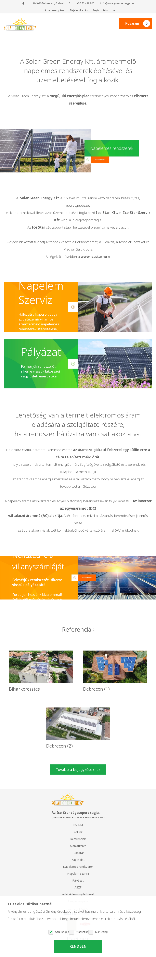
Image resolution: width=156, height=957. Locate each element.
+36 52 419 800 (85, 3)
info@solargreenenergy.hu (117, 3)
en (115, 10)
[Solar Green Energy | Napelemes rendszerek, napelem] (20, 24)
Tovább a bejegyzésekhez (78, 769)
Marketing (101, 932)
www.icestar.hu (94, 256)
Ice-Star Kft (106, 212)
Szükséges (62, 932)
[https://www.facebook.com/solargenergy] (23, 3)
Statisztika (82, 932)
